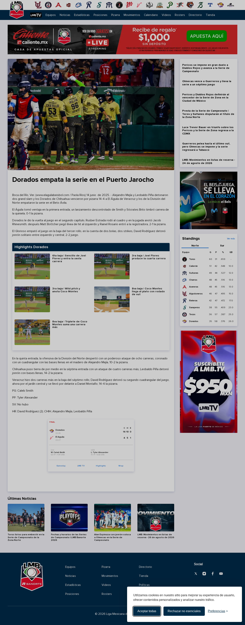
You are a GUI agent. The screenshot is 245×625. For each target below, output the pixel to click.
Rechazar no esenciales (184, 611)
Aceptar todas (146, 611)
